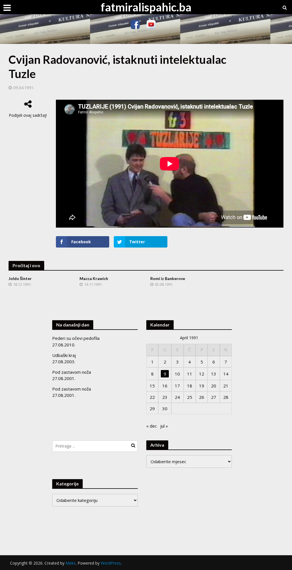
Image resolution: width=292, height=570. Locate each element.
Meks (71, 563)
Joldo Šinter (20, 278)
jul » (164, 426)
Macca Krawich (94, 278)
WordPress (111, 563)
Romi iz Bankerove (167, 278)
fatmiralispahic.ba (146, 7)
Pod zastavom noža (71, 372)
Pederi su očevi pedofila (76, 338)
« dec (151, 426)
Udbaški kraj (64, 355)
